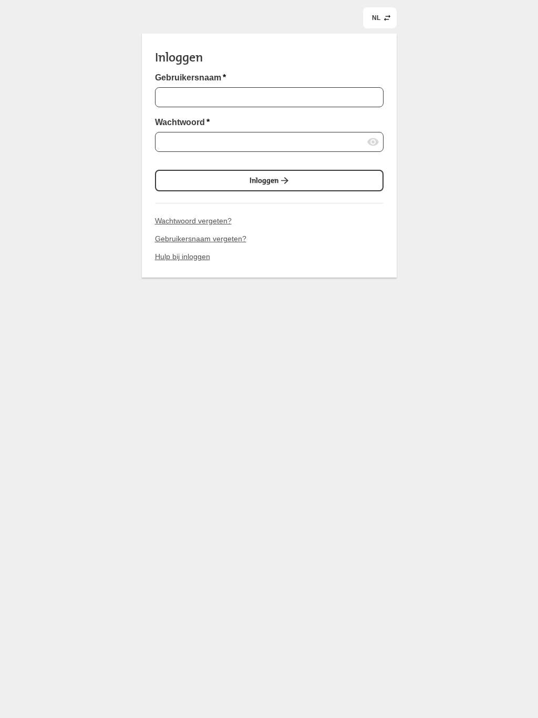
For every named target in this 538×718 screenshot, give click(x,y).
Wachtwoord (182, 122)
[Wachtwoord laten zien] (373, 141)
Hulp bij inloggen (182, 256)
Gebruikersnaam (190, 78)
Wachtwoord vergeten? (193, 221)
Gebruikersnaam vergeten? (200, 238)
